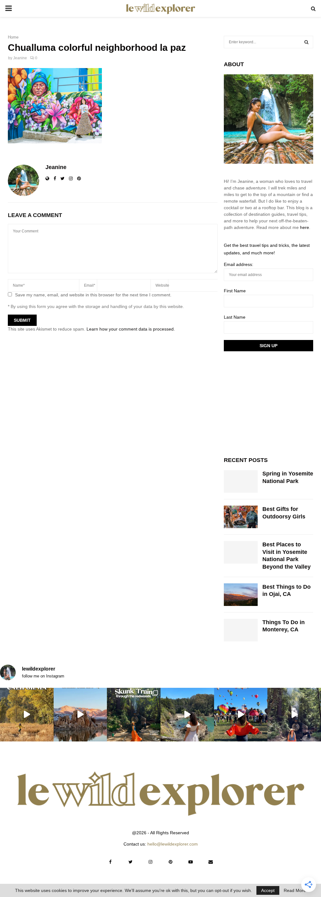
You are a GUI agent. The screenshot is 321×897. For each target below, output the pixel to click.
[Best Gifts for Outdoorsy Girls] (241, 517)
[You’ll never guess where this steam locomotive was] (294, 714)
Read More (295, 890)
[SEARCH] (306, 42)
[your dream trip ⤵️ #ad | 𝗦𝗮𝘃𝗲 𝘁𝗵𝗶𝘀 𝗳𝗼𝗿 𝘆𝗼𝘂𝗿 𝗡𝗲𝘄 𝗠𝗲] (241, 714)
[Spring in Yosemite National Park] (241, 481)
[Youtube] (190, 862)
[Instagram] (150, 862)
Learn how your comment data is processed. (131, 329)
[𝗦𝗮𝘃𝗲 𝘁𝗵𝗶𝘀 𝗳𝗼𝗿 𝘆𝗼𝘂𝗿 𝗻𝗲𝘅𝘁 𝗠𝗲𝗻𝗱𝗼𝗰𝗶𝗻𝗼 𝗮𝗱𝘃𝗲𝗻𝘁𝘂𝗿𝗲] (187, 714)
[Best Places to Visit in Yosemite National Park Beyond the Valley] (241, 552)
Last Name (234, 317)
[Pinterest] (170, 862)
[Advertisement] (271, 403)
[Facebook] (110, 862)
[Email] (211, 862)
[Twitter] (130, 862)
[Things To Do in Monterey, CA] (241, 630)
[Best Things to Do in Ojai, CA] (241, 594)
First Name (235, 290)
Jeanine (20, 58)
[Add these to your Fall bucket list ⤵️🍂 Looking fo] (27, 714)
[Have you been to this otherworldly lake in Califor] (80, 714)
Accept (268, 890)
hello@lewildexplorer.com (172, 844)
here (304, 227)
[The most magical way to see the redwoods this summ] (133, 714)
